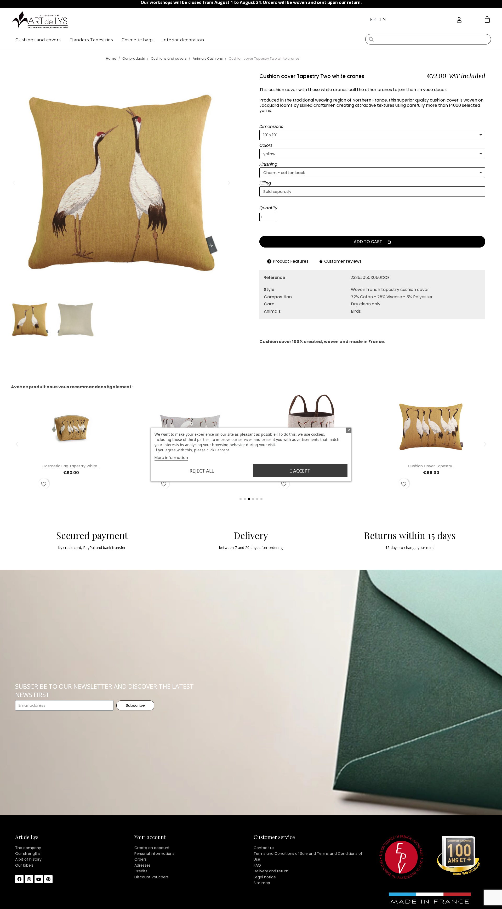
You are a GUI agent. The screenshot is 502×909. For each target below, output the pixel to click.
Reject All (202, 471)
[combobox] (428, 39)
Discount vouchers (151, 877)
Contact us (264, 847)
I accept (300, 471)
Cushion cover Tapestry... (431, 466)
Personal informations (154, 853)
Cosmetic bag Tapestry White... (71, 466)
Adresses (142, 865)
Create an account (152, 847)
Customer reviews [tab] (343, 261)
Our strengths (28, 853)
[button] (487, 19)
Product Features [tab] (291, 261)
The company (28, 847)
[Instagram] (29, 879)
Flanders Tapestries (91, 39)
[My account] (459, 20)
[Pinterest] (48, 879)
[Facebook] (19, 879)
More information (171, 457)
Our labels (24, 865)
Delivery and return (271, 871)
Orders (140, 859)
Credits (140, 871)
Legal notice (265, 877)
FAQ (257, 865)
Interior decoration (183, 39)
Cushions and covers (38, 39)
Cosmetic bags (137, 39)
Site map (262, 882)
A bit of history (28, 859)
